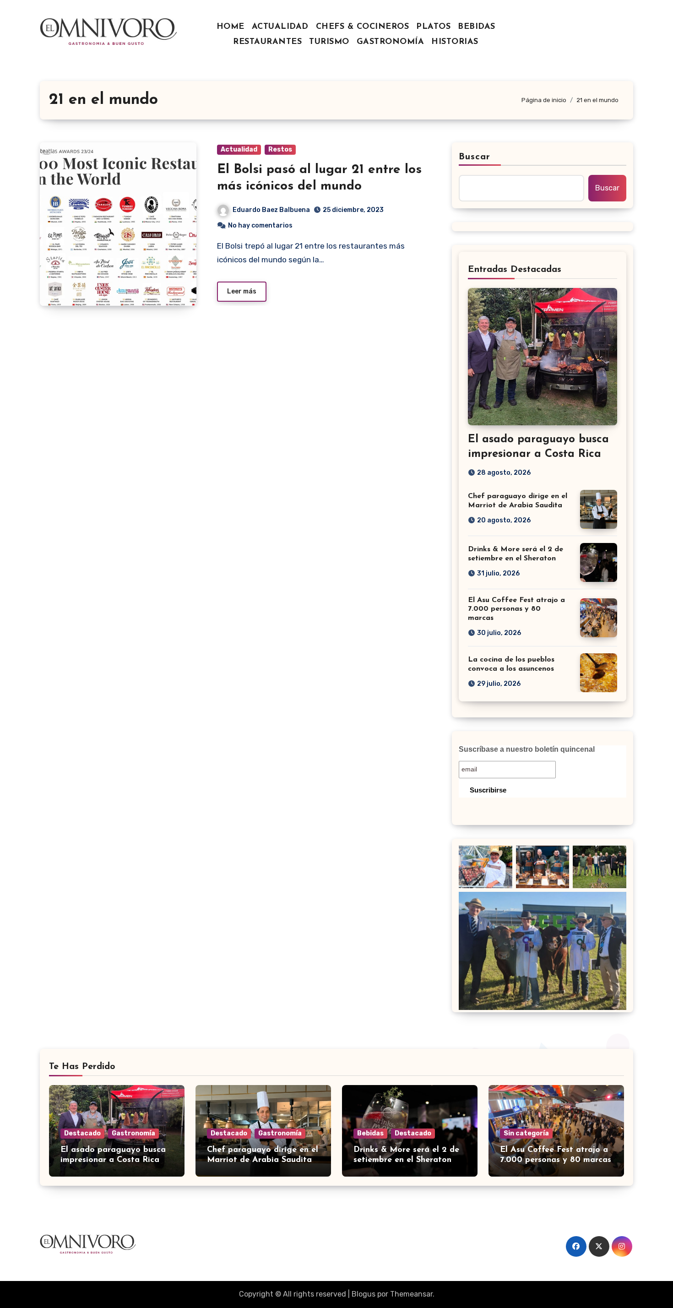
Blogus (363, 1294)
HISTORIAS (454, 42)
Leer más (241, 291)
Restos (280, 149)
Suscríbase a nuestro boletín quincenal (527, 749)
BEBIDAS (476, 27)
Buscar (475, 157)
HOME (230, 27)
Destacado (82, 1133)
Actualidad (239, 149)
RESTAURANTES (267, 42)
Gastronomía (133, 1133)
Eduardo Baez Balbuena (271, 210)
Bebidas (370, 1133)
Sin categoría (526, 1133)
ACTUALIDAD (280, 27)
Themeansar (411, 1294)
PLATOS (433, 27)
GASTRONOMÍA (390, 42)
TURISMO (329, 42)
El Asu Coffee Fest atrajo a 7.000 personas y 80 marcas (516, 609)
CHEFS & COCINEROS (362, 27)
